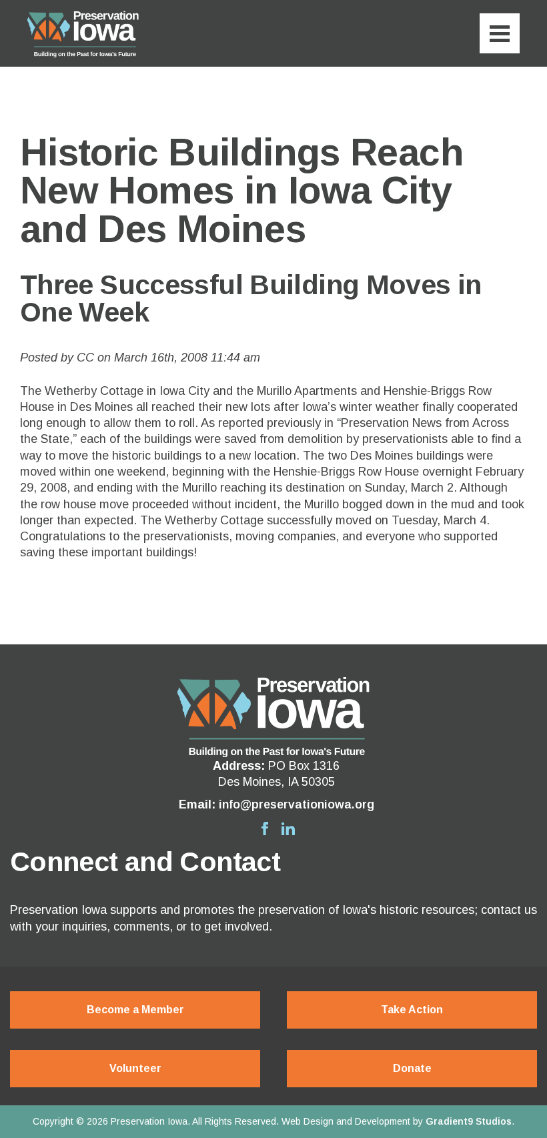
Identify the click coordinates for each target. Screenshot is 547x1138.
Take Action (412, 1009)
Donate (412, 1068)
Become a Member (135, 1009)
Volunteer (135, 1068)
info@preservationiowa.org (296, 804)
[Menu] (500, 33)
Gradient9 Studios (469, 1121)
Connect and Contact (145, 861)
